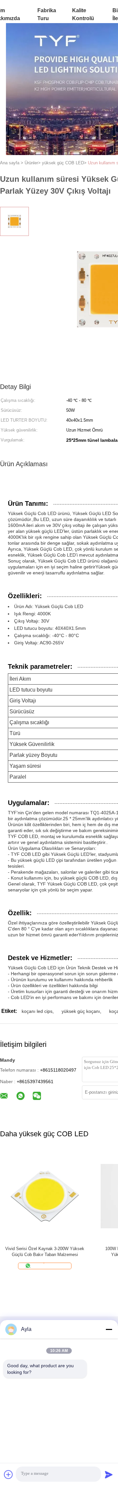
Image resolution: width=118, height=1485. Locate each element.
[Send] (109, 1474)
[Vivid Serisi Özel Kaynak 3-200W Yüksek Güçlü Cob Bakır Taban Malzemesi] (44, 1196)
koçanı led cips (37, 1011)
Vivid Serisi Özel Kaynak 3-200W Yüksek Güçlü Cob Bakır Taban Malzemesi (44, 1251)
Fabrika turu (46, 14)
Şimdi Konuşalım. (49, 1266)
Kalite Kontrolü (83, 14)
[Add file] (8, 1474)
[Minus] (109, 1329)
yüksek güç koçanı (81, 1011)
